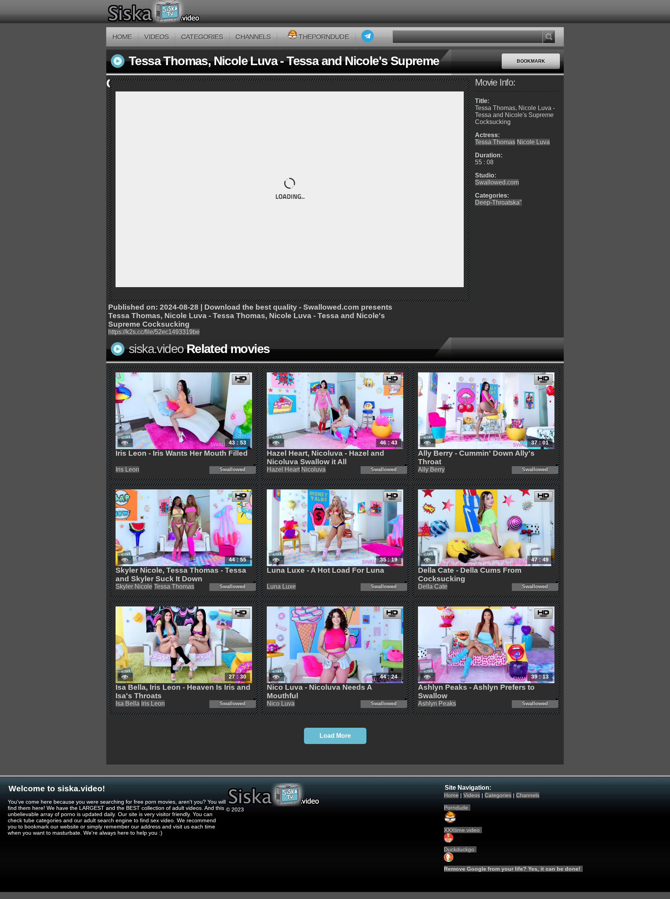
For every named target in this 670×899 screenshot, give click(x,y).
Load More (335, 735)
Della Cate (432, 586)
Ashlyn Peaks (437, 703)
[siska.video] (182, 11)
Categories (202, 37)
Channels (253, 37)
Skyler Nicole (134, 586)
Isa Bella (128, 703)
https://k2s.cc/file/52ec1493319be (154, 332)
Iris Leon (127, 469)
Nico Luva (281, 703)
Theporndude (324, 37)
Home (122, 37)
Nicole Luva (533, 142)
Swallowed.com (497, 182)
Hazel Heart (283, 469)
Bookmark (531, 61)
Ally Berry (431, 469)
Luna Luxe (281, 586)
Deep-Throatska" (498, 202)
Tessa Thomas (495, 142)
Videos (156, 37)
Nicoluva (313, 469)
